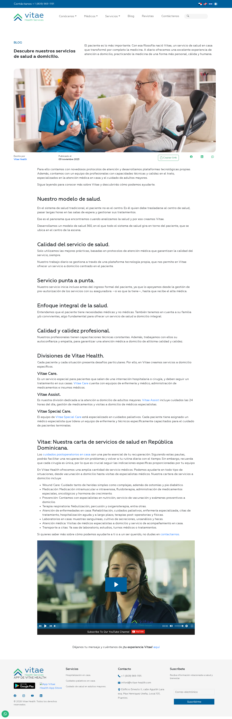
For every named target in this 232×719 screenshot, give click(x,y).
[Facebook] (15, 695)
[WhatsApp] (5, 713)
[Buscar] (187, 16)
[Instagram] (23, 695)
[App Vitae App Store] (51, 686)
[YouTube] (32, 695)
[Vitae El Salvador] (210, 4)
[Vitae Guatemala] (215, 4)
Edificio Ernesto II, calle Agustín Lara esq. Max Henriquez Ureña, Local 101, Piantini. (141, 693)
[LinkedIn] (41, 695)
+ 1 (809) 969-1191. (131, 676)
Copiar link (170, 158)
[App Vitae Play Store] (24, 686)
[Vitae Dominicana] (205, 4)
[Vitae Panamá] (200, 4)
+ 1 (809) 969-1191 (43, 4)
